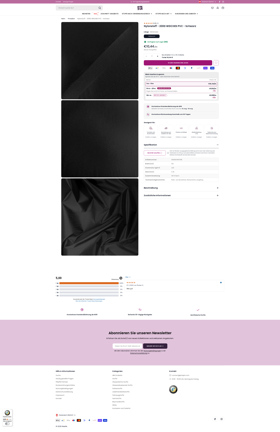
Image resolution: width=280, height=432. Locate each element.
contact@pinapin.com (180, 375)
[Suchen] (99, 8)
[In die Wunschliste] (216, 62)
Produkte (71, 19)
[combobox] (79, 8)
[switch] (7, 423)
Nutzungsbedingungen (152, 351)
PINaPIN (64, 426)
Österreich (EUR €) (208, 2)
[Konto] (217, 8)
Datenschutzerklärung (138, 353)
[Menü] (11, 410)
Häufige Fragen (68, 2)
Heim (63, 19)
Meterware (151, 36)
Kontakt (58, 2)
